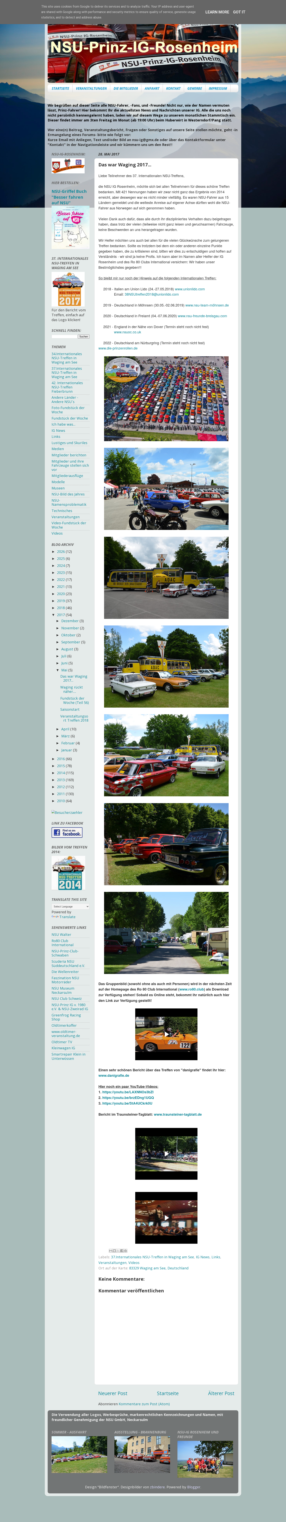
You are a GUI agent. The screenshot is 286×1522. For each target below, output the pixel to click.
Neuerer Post (112, 1393)
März (66, 736)
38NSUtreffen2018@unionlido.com (152, 294)
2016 (61, 758)
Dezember (70, 620)
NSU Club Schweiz (67, 998)
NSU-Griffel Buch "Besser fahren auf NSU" (69, 197)
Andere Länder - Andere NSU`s (65, 399)
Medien (58, 448)
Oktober (68, 635)
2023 (61, 572)
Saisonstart (70, 709)
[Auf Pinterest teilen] (125, 1251)
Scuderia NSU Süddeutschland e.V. (68, 963)
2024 (61, 565)
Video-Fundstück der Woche (69, 525)
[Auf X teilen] (118, 1251)
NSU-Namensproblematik (69, 502)
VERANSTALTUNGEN (91, 88)
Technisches (62, 510)
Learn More (217, 12)
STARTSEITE (60, 88)
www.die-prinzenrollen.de (118, 347)
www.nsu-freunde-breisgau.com (202, 315)
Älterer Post (221, 1393)
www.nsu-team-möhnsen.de (207, 304)
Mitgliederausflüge (67, 475)
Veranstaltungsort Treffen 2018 (74, 718)
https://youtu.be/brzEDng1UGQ (128, 1097)
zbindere (157, 1487)
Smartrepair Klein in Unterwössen (68, 1056)
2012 (61, 786)
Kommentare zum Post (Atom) (144, 1404)
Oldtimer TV (62, 1042)
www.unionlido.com (190, 288)
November (70, 628)
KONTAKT (173, 88)
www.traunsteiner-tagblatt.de (178, 1114)
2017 (61, 614)
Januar (67, 750)
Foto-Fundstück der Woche (68, 409)
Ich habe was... (63, 424)
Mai (64, 670)
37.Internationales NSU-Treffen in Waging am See (152, 1257)
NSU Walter (61, 934)
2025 (61, 558)
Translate (67, 916)
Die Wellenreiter (65, 971)
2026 (61, 551)
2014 (61, 772)
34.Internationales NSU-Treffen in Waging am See (67, 357)
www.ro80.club (191, 989)
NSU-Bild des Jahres (68, 494)
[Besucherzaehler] (67, 812)
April (65, 729)
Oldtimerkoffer (64, 1025)
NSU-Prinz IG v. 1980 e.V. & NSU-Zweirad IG (70, 1006)
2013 (61, 779)
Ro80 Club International (63, 942)
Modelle (58, 482)
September (71, 642)
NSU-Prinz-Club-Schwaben (65, 953)
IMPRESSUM (218, 88)
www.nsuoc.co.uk (127, 331)
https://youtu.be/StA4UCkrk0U (127, 1103)
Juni (64, 663)
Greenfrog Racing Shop (66, 1017)
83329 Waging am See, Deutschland (159, 1268)
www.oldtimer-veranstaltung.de (66, 1033)
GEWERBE (194, 88)
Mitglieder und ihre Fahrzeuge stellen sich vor (70, 465)
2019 (61, 600)
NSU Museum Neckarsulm (63, 990)
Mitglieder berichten (69, 455)
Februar (68, 743)
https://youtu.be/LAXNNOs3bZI (128, 1091)
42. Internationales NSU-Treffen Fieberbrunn (67, 386)
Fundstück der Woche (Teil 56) (74, 700)
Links (215, 1257)
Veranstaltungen (112, 1262)
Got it (239, 12)
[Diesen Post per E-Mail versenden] (111, 1251)
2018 (61, 607)
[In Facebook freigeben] (122, 1251)
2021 (61, 586)
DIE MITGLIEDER (126, 88)
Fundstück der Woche (70, 418)
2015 (61, 765)
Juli (64, 656)
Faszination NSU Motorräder (65, 980)
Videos (133, 1262)
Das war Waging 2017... (73, 678)
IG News (203, 1257)
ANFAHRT (152, 88)
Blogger (193, 1487)
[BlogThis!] (114, 1251)
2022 (61, 579)
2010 (61, 800)
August (67, 649)
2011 (61, 793)
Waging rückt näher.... (71, 689)
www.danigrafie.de (113, 1075)
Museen (58, 488)
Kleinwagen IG (63, 1048)
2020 (61, 593)
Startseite (168, 1393)
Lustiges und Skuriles (69, 442)
